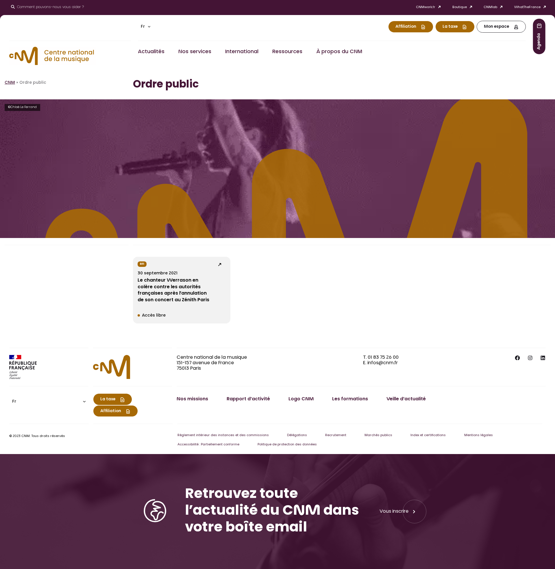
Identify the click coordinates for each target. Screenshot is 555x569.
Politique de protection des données (287, 444)
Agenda (539, 41)
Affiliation (405, 27)
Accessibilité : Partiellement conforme (208, 444)
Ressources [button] (287, 52)
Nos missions (192, 399)
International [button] (241, 52)
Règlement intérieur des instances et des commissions (223, 435)
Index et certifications (428, 435)
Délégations (297, 435)
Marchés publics (378, 435)
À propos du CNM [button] (339, 52)
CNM (10, 83)
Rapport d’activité (248, 399)
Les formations (350, 399)
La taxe (450, 27)
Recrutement (335, 435)
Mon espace (496, 27)
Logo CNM (301, 399)
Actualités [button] (151, 52)
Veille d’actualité (406, 399)
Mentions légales (478, 435)
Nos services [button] (194, 52)
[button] (145, 26)
